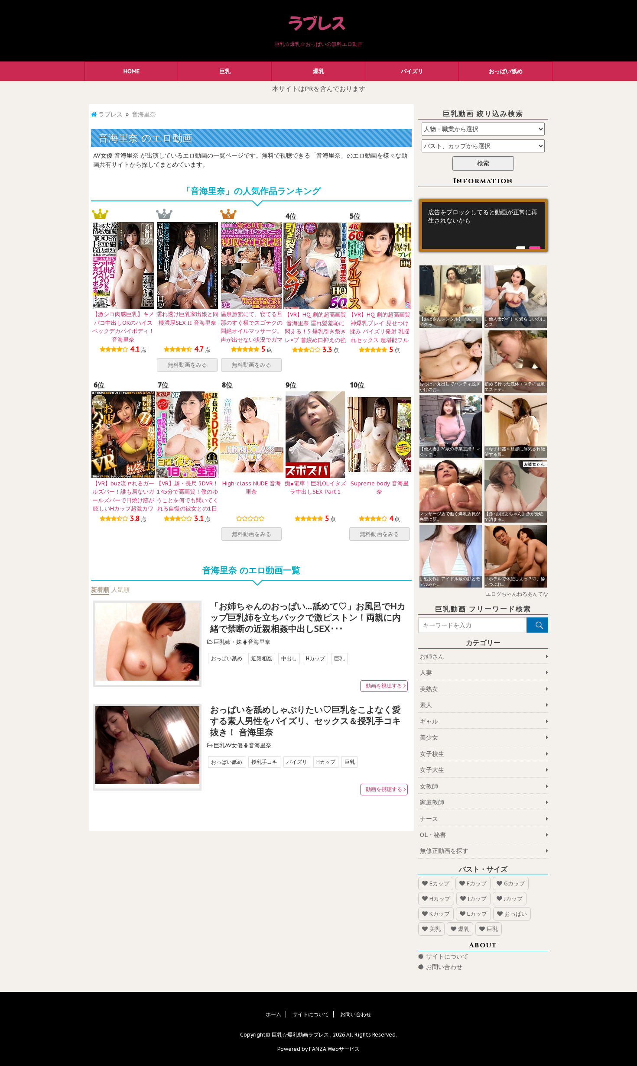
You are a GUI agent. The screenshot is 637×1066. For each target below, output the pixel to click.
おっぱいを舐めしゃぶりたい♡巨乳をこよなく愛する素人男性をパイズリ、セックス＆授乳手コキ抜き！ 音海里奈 (305, 721)
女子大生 (432, 770)
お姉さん (432, 656)
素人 (426, 705)
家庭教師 (432, 802)
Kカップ (439, 913)
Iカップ (477, 898)
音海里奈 (259, 642)
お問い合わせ (444, 967)
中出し (289, 658)
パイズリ (412, 71)
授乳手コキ (264, 762)
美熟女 (429, 689)
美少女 (429, 737)
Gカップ (514, 883)
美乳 (435, 929)
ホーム (273, 1014)
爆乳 (318, 71)
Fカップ (477, 883)
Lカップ (477, 913)
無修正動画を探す (444, 851)
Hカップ (315, 658)
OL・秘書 (433, 835)
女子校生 (432, 754)
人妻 (426, 672)
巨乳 (225, 71)
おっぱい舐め (506, 71)
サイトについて (447, 956)
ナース (429, 819)
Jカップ (513, 898)
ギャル (429, 721)
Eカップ (439, 883)
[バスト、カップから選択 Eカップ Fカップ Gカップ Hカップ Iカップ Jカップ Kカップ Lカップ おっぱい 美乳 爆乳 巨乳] (483, 145)
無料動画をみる (187, 364)
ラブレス (110, 114)
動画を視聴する (384, 685)
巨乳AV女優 (228, 745)
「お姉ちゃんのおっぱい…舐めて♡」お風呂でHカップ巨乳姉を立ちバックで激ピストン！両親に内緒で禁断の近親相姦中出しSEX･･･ (308, 617)
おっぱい (515, 913)
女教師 (429, 786)
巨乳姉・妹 (228, 642)
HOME (132, 71)
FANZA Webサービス (334, 1049)
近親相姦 (261, 658)
